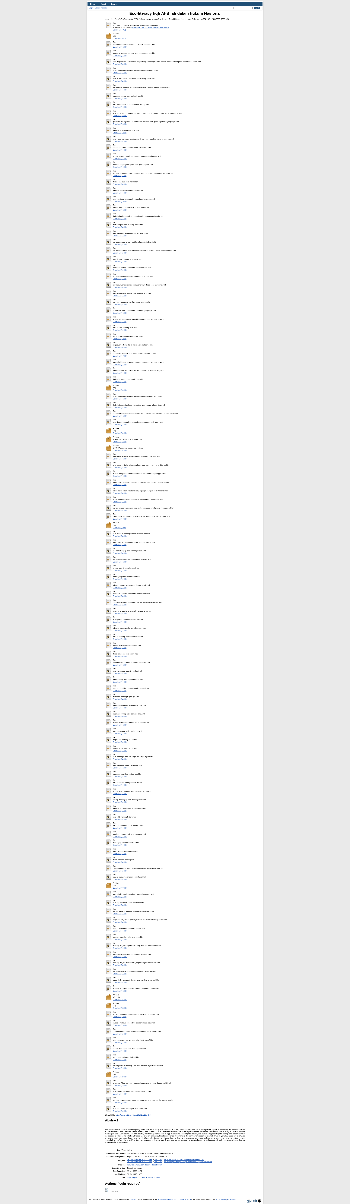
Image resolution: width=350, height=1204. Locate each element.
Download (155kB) (120, 116)
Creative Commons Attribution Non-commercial (150, 28)
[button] (106, 1190)
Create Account (101, 8)
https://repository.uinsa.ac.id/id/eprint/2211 (144, 1177)
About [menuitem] (103, 4)
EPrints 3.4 (133, 1199)
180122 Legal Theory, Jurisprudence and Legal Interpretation (188, 1162)
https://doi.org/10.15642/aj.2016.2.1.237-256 (133, 1115)
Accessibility (231, 1199)
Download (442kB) (120, 47)
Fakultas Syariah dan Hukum (138, 1165)
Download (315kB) (120, 442)
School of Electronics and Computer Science (174, 1199)
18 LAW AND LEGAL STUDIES (139, 1160)
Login (91, 8)
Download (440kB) (120, 133)
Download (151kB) (120, 605)
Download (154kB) (120, 253)
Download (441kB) (120, 56)
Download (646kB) (120, 433)
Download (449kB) (120, 356)
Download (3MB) (119, 38)
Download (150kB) (120, 1025)
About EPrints (221, 1199)
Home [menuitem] (92, 4)
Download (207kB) (120, 1077)
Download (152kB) (120, 1103)
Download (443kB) (120, 322)
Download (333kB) (120, 1008)
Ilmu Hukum (157, 1165)
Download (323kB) (120, 390)
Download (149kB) (120, 1017)
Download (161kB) (120, 1000)
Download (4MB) (119, 30)
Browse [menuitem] (114, 4)
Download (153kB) (120, 1085)
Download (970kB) (120, 888)
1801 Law (158, 1160)
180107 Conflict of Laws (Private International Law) (184, 1160)
